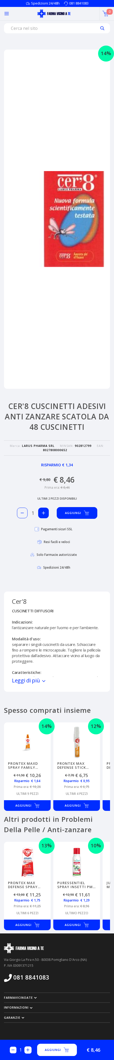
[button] (57, 998)
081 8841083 (79, 3)
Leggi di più (26, 680)
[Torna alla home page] (54, 13)
